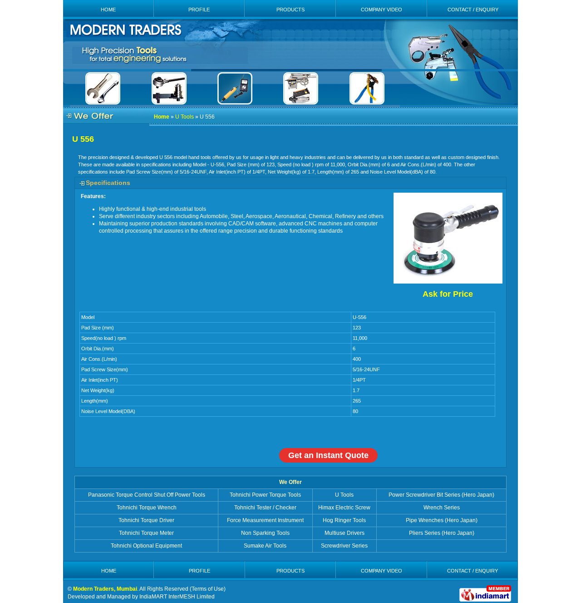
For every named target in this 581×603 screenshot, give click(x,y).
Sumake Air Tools (265, 546)
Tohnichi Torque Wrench (147, 507)
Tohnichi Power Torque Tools (265, 495)
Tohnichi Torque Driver (146, 520)
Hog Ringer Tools (344, 520)
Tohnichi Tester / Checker (265, 507)
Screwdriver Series (344, 546)
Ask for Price (448, 294)
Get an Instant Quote (328, 455)
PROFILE (199, 9)
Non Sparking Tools (265, 533)
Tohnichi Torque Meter (146, 533)
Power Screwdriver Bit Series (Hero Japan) (441, 495)
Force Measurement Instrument (265, 520)
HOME (108, 9)
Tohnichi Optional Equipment (146, 546)
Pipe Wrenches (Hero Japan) (442, 520)
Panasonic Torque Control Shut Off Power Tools (146, 495)
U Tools (184, 117)
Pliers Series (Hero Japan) (441, 533)
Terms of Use (208, 589)
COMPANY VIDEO (381, 9)
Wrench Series (441, 507)
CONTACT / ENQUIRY (473, 9)
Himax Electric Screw (344, 507)
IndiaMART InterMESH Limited (177, 596)
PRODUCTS (290, 9)
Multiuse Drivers (344, 533)
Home (161, 117)
